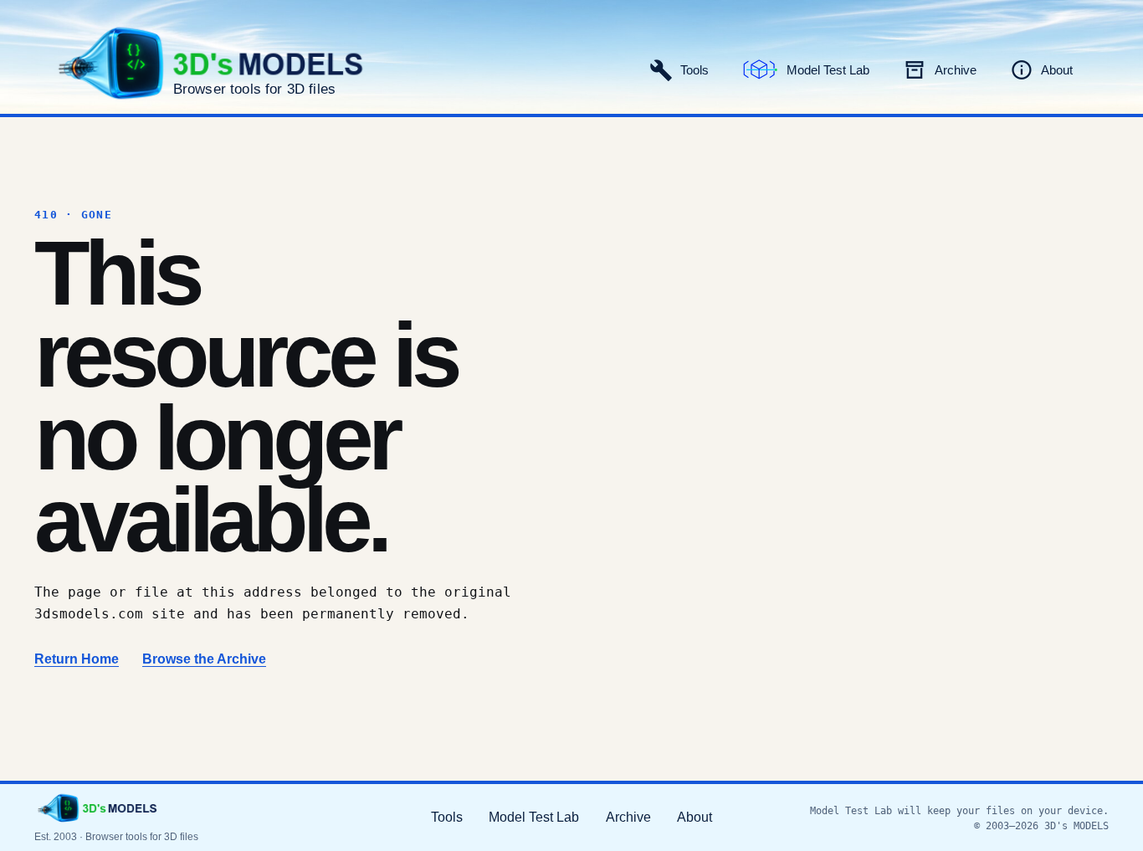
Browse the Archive (204, 659)
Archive (628, 817)
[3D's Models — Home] (97, 808)
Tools (447, 817)
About (694, 817)
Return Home (76, 659)
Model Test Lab (534, 817)
